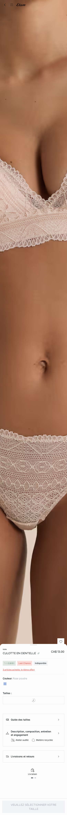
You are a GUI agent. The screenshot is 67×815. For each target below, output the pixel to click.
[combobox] (33, 700)
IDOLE (5, 649)
